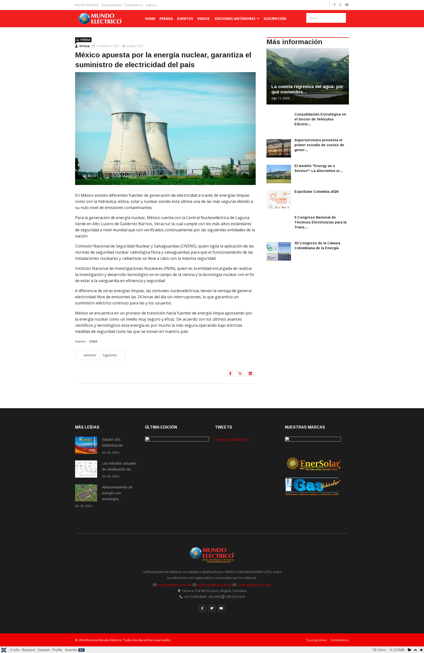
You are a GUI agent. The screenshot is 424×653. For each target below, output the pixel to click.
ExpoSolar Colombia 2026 (316, 192)
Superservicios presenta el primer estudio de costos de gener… (319, 145)
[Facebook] (202, 608)
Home (150, 18)
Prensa (166, 18)
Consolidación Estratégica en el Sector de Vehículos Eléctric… (320, 119)
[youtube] (347, 4)
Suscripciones (111, 5)
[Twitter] (212, 608)
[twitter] (340, 4)
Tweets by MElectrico (232, 439)
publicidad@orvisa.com (215, 585)
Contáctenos (133, 5)
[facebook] (335, 4)
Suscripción (275, 18)
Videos (203, 18)
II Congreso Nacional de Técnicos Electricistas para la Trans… (320, 222)
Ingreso (151, 5)
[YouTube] (221, 608)
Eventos (185, 18)
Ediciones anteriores (235, 18)
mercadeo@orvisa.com (175, 585)
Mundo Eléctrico (87, 5)
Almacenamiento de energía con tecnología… (117, 493)
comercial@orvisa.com (254, 585)
